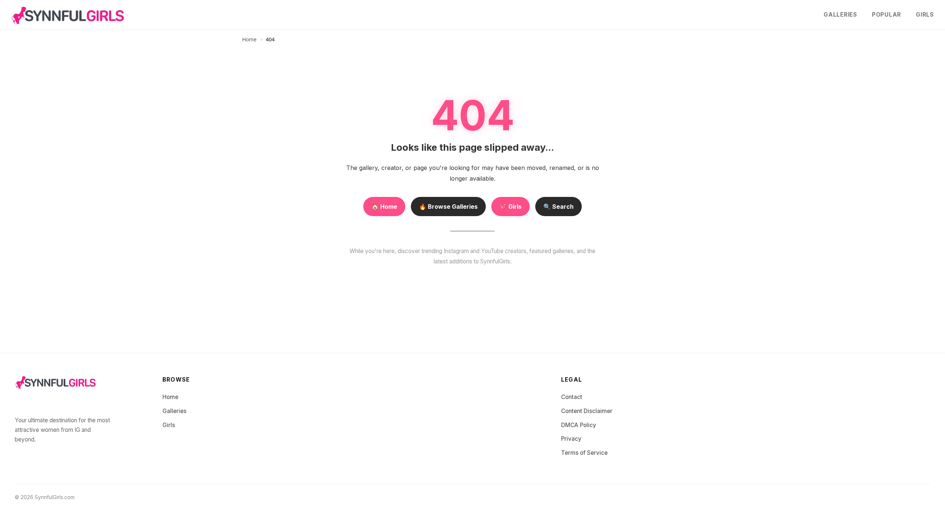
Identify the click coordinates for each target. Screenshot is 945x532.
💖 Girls (510, 206)
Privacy (571, 438)
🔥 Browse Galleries (448, 206)
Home (249, 39)
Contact (571, 396)
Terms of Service (584, 452)
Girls (925, 14)
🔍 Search (558, 206)
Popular (886, 14)
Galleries (840, 14)
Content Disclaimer (586, 411)
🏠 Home (384, 206)
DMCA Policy (578, 425)
